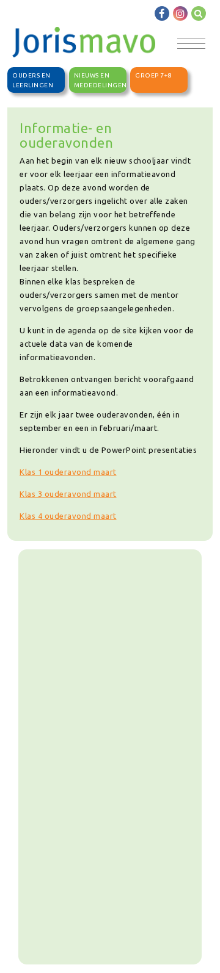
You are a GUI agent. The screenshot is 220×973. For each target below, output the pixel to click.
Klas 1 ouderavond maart (68, 472)
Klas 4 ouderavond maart (68, 516)
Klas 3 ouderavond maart (68, 494)
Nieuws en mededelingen (100, 80)
